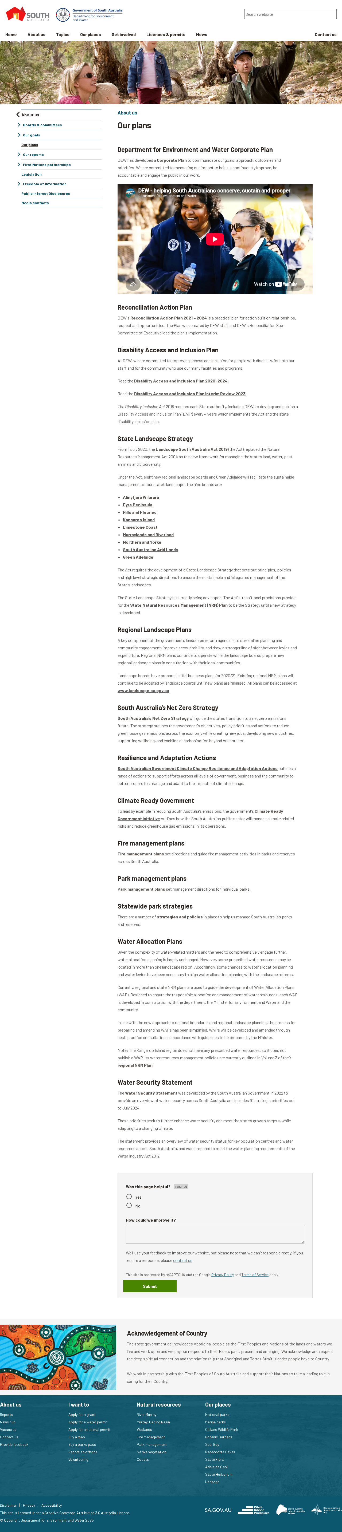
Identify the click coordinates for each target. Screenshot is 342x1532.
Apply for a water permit (88, 1422)
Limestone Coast (140, 527)
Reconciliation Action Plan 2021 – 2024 (168, 317)
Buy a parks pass (82, 1444)
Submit (150, 1286)
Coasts (143, 1459)
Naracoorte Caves (220, 1452)
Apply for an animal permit (89, 1429)
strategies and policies (180, 916)
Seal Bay (212, 1444)
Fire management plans (141, 853)
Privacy (29, 1505)
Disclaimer (8, 1505)
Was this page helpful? (148, 1186)
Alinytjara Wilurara (141, 497)
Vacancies (8, 1429)
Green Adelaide (138, 556)
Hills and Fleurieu (140, 512)
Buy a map (76, 1437)
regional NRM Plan (135, 1065)
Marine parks (215, 1422)
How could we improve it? (151, 1219)
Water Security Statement (151, 1092)
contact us (182, 1260)
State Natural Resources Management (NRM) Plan (179, 604)
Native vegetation (151, 1452)
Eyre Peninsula (137, 504)
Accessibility (51, 1505)
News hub (7, 1422)
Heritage (212, 1481)
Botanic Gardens (218, 1437)
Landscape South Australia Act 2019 (192, 449)
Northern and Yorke (142, 541)
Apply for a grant (82, 1414)
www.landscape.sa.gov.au (143, 690)
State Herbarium (218, 1474)
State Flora (214, 1459)
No (138, 1205)
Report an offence (82, 1452)
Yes (138, 1196)
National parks (217, 1414)
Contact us (9, 1437)
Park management (152, 1444)
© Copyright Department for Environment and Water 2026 (47, 1520)
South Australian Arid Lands (150, 549)
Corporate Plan (172, 160)
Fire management (151, 1437)
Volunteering (78, 1459)
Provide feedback (14, 1444)
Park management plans (142, 888)
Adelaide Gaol (216, 1466)
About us (127, 113)
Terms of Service (255, 1274)
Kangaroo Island (139, 519)
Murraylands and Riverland (148, 534)
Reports (6, 1414)
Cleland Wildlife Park (221, 1429)
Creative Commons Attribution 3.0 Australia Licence (87, 1512)
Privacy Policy (222, 1274)
